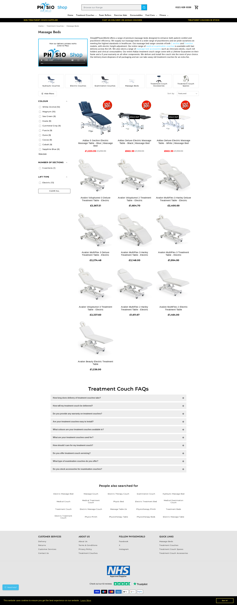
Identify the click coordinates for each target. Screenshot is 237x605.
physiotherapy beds (146, 517)
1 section (175, 43)
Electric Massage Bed (63, 494)
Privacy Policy (85, 549)
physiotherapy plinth (146, 509)
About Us (83, 541)
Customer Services (47, 549)
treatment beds (173, 509)
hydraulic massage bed (173, 494)
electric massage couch (91, 509)
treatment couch (63, 509)
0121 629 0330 (183, 7)
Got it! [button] (225, 601)
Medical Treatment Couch (91, 501)
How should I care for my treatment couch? (73, 445)
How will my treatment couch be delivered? (73, 406)
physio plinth (91, 517)
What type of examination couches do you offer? (75, 461)
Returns (42, 545)
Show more (43, 154)
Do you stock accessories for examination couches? (77, 469)
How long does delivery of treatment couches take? (77, 398)
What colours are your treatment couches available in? (78, 429)
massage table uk (118, 509)
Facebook (123, 541)
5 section (188, 43)
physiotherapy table (118, 517)
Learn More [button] (85, 600)
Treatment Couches (55, 26)
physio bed (118, 501)
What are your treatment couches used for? (73, 437)
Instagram (124, 549)
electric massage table (173, 517)
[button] (86, 16)
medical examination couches (160, 46)
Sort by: (171, 93)
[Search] (144, 7)
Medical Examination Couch (173, 501)
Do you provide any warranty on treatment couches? (77, 414)
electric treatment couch (63, 517)
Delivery (42, 541)
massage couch (91, 494)
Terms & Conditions (88, 545)
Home (41, 26)
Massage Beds (73, 26)
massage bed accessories (148, 49)
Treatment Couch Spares (171, 549)
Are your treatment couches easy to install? (73, 422)
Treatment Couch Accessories (173, 553)
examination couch (146, 494)
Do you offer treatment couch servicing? (72, 453)
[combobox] (111, 7)
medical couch (63, 501)
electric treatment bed (146, 501)
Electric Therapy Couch (118, 494)
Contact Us (43, 553)
